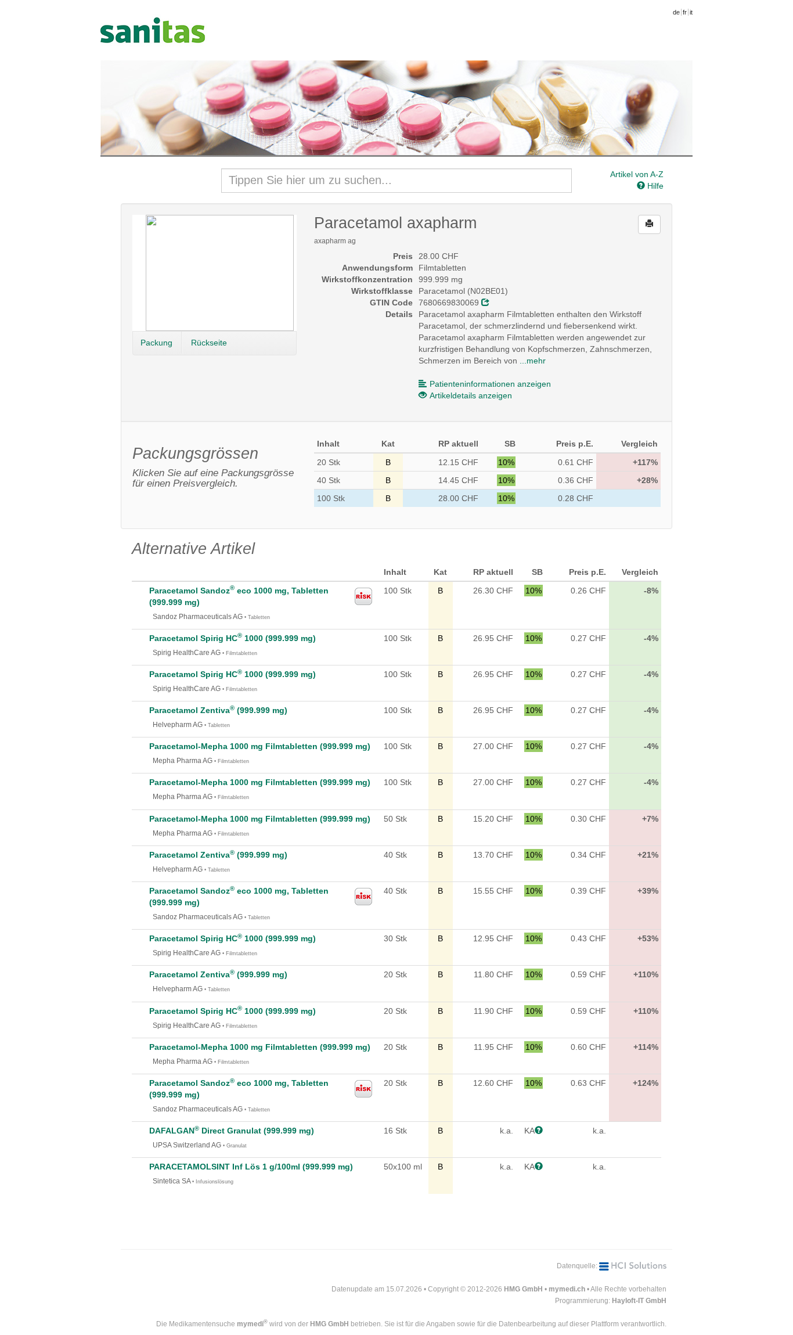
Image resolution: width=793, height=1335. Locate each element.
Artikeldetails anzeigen (471, 395)
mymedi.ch (567, 1289)
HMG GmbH (523, 1289)
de (676, 12)
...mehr (533, 360)
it (691, 12)
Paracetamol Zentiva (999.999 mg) (218, 710)
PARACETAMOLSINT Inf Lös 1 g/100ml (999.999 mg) (251, 1166)
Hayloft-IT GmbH (639, 1301)
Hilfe (654, 185)
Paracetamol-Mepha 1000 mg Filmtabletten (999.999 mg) (259, 746)
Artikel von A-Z (637, 174)
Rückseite (209, 342)
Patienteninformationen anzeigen (490, 383)
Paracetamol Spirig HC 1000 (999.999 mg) (232, 638)
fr (685, 12)
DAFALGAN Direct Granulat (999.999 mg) (231, 1130)
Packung (156, 342)
